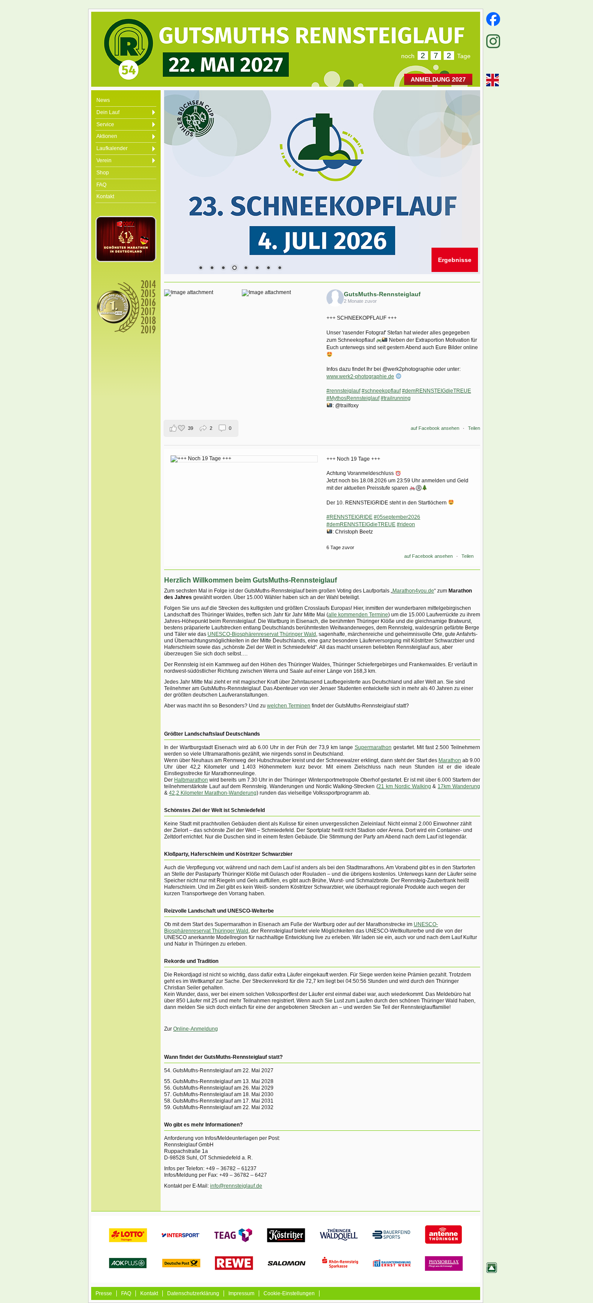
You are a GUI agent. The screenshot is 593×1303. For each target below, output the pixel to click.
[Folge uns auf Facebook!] (491, 19)
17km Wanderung (459, 786)
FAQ (126, 1293)
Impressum (241, 1293)
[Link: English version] (491, 80)
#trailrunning (396, 398)
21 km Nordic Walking (404, 786)
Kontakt (149, 1293)
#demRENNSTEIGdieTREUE (436, 391)
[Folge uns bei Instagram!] (491, 41)
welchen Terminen (288, 706)
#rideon (406, 524)
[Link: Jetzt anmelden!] (322, 182)
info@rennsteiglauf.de (236, 1186)
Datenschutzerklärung (193, 1293)
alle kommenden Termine (358, 615)
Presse (104, 1293)
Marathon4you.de (413, 591)
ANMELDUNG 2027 (438, 79)
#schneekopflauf (381, 391)
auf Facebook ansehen (435, 428)
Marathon (449, 760)
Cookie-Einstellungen (289, 1293)
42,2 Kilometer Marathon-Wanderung (213, 793)
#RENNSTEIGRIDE (349, 517)
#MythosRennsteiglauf (352, 398)
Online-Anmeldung (195, 1029)
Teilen (474, 428)
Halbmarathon (191, 780)
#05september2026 (397, 517)
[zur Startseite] (178, 44)
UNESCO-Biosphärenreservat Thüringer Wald (262, 634)
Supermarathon (373, 747)
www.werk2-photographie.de (360, 376)
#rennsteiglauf (343, 391)
